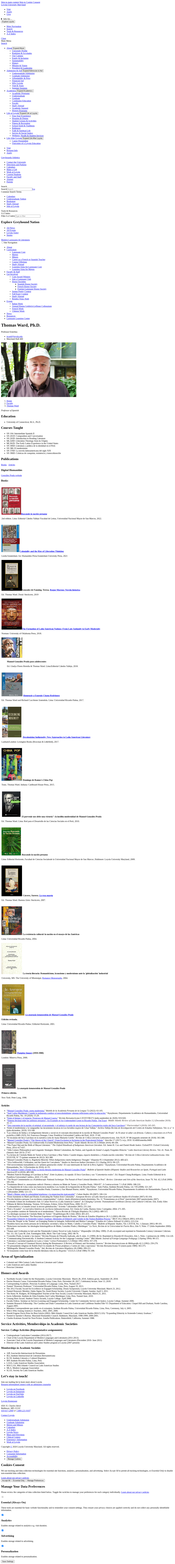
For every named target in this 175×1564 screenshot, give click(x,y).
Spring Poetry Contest (21, 291)
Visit (9, 9)
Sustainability (18, 61)
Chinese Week (18, 311)
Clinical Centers (13, 1437)
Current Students (14, 174)
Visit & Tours (18, 85)
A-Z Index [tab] (11, 34)
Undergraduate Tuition (16, 199)
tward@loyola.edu (15, 336)
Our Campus (17, 56)
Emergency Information (17, 1439)
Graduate (16, 98)
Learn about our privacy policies (15, 1478)
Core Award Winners (21, 277)
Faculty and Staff (14, 177)
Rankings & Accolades (22, 53)
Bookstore (11, 201)
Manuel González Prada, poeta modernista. (26, 1111)
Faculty (15, 103)
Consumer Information (16, 1454)
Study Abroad (18, 106)
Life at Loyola (13, 113)
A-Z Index (11, 1430)
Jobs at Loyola (13, 206)
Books (4, 465)
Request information (10, 1384)
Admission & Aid (14, 70)
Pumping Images (24, 1053)
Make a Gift (12, 169)
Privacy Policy (13, 1451)
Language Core (18, 252)
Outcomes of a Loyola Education (26, 143)
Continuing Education (21, 101)
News (9, 313)
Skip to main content (10, 2)
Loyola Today (13, 233)
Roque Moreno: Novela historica (65, 590)
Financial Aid (18, 81)
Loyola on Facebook (15, 1389)
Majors (15, 254)
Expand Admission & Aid (32, 71)
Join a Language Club (21, 279)
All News (11, 228)
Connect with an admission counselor (35, 1384)
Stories (9, 235)
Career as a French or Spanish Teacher (28, 259)
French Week (18, 308)
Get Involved (12, 274)
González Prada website (11, 475)
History (15, 63)
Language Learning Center (18, 318)
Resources (11, 316)
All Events (11, 230)
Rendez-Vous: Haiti (20, 299)
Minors (15, 257)
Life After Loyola (14, 138)
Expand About (18, 48)
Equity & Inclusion (20, 58)
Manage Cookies (14, 1459)
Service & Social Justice (22, 133)
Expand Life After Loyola (32, 138)
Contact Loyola (7, 1415)
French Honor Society (27, 286)
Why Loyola (17, 83)
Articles (11, 465)
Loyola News (12, 1432)
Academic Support (20, 108)
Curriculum (11, 250)
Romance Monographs (52, 978)
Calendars (11, 167)
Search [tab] (9, 29)
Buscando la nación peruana (34, 514)
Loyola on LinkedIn (15, 1396)
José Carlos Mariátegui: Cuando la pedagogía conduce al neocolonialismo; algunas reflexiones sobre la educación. (57, 1113)
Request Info (12, 150)
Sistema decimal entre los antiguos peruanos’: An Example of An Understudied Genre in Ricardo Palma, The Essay (57, 1120)
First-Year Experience (21, 116)
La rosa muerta (46, 895)
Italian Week (17, 304)
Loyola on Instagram (15, 1391)
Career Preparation (20, 141)
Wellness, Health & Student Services (28, 135)
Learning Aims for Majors (23, 269)
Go (33, 189)
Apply (9, 12)
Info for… (7, 19)
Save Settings (7, 1561)
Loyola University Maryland (13, 5)
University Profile (19, 51)
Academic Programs (21, 93)
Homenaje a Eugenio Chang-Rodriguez (41, 695)
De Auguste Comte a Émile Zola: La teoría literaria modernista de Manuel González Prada (46, 1169)
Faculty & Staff (13, 272)
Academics (11, 91)
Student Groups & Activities (24, 121)
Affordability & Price (21, 78)
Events (9, 301)
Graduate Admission (21, 76)
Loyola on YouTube (15, 1394)
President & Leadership (22, 68)
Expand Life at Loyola (28, 113)
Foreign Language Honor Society (32, 289)
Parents (10, 182)
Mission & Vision (19, 65)
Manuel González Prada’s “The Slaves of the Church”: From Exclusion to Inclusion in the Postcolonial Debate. (55, 1140)
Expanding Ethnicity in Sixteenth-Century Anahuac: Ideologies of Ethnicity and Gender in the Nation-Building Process (59, 1219)
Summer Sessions (19, 88)
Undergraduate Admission (23, 73)
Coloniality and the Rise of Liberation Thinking (42, 551)
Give (9, 14)
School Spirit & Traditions (23, 126)
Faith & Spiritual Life (21, 131)
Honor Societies (19, 281)
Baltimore (16, 128)
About (9, 48)
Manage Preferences (35, 1481)
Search (4, 43)
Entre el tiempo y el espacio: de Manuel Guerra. (33, 1118)
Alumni (10, 179)
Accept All (6, 1481)
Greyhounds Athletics (10, 157)
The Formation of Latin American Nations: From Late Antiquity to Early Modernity (61, 629)
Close (3, 38)
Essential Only (19, 1481)
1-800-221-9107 (23, 1411)
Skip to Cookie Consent (29, 2)
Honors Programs (19, 110)
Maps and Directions (15, 1435)
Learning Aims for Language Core (27, 267)
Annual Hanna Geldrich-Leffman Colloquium (32, 306)
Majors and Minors (15, 1425)
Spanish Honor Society (27, 284)
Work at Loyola (13, 172)
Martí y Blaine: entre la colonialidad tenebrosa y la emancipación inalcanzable (41, 1194)
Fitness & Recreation (21, 123)
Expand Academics (25, 91)
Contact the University (16, 162)
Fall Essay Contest (20, 294)
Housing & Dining (20, 118)
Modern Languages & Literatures (15, 240)
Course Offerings (19, 262)
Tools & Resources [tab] (15, 31)
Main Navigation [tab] (14, 26)
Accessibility (12, 1456)
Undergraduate (18, 96)
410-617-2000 (7, 1411)
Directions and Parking (16, 164)
